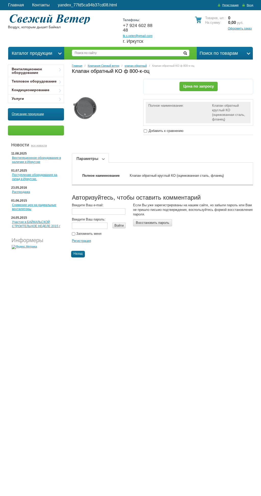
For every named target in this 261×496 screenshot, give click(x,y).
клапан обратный (136, 65)
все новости (39, 145)
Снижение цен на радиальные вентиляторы (34, 207)
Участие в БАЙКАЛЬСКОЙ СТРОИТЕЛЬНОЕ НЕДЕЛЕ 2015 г (36, 224)
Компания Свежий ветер (103, 65)
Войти (119, 225)
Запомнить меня (88, 234)
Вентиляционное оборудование (27, 71)
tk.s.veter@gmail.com (137, 36)
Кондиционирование (30, 90)
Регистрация (230, 5)
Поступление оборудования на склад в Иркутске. (34, 177)
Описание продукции (28, 114)
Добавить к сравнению (166, 131)
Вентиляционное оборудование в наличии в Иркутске (36, 160)
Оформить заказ (240, 28)
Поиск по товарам (219, 53)
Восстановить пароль (152, 223)
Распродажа (21, 192)
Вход (250, 5)
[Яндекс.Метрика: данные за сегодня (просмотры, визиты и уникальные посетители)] (24, 247)
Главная (77, 65)
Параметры (87, 158)
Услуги (18, 99)
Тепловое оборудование (34, 81)
